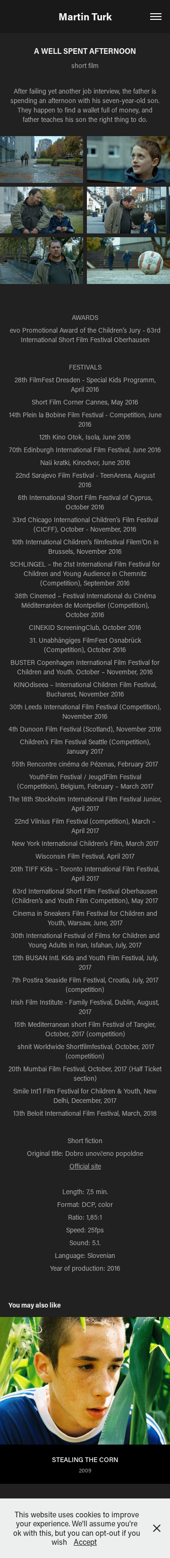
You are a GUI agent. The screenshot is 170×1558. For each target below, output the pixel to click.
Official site (85, 1166)
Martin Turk (85, 16)
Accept (85, 1542)
